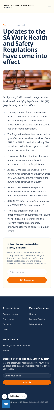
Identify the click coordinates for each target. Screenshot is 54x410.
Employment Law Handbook (16, 345)
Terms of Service (37, 319)
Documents (8, 319)
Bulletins (7, 324)
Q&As (5, 329)
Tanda (6, 350)
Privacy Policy (35, 324)
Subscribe (29, 280)
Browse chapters (11, 314)
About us (33, 314)
